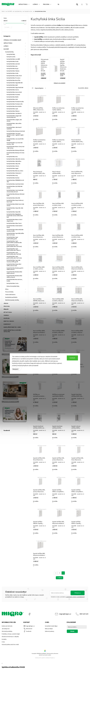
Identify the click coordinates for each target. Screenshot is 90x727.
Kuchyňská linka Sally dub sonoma (16, 159)
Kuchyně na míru (11, 57)
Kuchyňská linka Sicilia (12, 73)
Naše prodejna (49, 629)
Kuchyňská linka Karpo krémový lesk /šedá (15, 201)
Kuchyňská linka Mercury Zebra (15, 171)
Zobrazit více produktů (59, 83)
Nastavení (15, 369)
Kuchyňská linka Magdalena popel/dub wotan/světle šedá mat (15, 215)
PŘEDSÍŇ (6, 309)
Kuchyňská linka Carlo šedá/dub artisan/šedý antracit (15, 191)
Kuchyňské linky (9, 52)
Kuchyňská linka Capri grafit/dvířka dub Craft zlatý (14, 257)
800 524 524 (84, 614)
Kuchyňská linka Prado (12, 61)
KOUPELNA (6, 318)
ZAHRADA (6, 315)
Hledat (72, 631)
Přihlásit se (78, 593)
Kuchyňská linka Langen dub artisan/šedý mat (14, 116)
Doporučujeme (39, 88)
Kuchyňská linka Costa (12, 283)
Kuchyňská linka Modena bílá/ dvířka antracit (14, 272)
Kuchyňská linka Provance (13, 78)
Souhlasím (72, 358)
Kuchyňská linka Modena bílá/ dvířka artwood (14, 276)
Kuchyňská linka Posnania (13, 94)
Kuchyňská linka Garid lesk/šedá (15, 184)
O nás (3, 642)
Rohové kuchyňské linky (13, 286)
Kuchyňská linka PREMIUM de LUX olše (15, 181)
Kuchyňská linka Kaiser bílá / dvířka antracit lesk (14, 265)
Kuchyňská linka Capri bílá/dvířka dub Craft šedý (15, 234)
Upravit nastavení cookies (45, 655)
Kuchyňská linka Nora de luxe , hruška (15, 280)
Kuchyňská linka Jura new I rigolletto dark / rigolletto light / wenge (15, 135)
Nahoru (60, 578)
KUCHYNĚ (6, 49)
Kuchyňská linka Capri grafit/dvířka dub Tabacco (14, 249)
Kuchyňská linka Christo (13, 166)
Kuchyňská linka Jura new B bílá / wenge (15, 139)
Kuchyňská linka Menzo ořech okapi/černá (14, 220)
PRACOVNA (7, 306)
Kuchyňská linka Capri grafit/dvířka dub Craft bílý (14, 253)
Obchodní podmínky (7, 631)
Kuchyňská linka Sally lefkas (14, 161)
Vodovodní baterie (10, 294)
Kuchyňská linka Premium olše (14, 104)
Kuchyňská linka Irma (12, 157)
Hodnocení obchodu (7, 626)
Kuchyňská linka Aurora (13, 90)
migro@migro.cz (65, 614)
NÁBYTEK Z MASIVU (9, 321)
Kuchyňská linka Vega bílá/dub (15, 83)
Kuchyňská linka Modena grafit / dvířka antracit (15, 268)
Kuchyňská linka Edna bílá (13, 198)
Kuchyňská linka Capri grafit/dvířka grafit (12, 238)
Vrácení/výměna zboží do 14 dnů (10, 644)
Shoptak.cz (52, 658)
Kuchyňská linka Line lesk (13, 64)
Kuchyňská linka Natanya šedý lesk (16, 131)
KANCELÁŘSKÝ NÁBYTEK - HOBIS (12, 327)
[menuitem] (23, 4)
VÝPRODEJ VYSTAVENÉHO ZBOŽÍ (12, 40)
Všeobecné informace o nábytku (10, 637)
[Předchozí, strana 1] (59, 573)
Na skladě (8, 27)
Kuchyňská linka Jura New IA (14, 113)
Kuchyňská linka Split (12, 85)
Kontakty (4, 639)
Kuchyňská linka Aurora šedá (14, 92)
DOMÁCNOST (7, 324)
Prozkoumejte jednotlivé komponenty (57, 47)
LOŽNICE (6, 46)
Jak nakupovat (5, 629)
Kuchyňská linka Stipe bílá (13, 212)
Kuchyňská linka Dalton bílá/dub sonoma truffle (15, 230)
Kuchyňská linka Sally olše (13, 164)
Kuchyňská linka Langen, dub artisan (14, 120)
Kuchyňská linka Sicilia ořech (14, 76)
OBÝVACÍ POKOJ (8, 43)
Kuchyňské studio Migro (51, 626)
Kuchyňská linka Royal (12, 68)
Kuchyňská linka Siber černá (14, 223)
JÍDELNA (6, 303)
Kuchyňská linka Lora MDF (13, 59)
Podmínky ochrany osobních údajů (11, 634)
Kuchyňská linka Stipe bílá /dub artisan (15, 208)
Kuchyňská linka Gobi (12, 99)
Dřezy (7, 289)
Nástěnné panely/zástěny (12, 300)
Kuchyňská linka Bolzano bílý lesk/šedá (16, 194)
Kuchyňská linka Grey (12, 175)
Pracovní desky (9, 292)
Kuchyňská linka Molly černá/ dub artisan (15, 205)
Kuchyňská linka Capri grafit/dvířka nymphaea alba (14, 242)
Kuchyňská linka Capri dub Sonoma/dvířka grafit (13, 261)
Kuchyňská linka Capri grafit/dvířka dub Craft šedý (14, 245)
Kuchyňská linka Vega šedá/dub (15, 87)
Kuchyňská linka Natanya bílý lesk (15, 150)
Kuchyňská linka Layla (12, 109)
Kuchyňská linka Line (12, 66)
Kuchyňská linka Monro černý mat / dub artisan (15, 147)
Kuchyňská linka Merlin (12, 97)
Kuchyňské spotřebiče (11, 297)
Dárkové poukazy (49, 631)
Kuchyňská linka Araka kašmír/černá (14, 226)
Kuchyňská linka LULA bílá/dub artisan (14, 187)
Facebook (29, 614)
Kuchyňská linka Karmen (13, 178)
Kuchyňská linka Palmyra (13, 111)
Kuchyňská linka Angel (12, 168)
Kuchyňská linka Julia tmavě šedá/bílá (14, 128)
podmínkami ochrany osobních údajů (75, 597)
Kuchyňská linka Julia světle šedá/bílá (14, 124)
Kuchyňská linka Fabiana (13, 71)
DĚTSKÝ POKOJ (8, 312)
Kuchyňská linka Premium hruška (15, 102)
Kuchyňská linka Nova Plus (13, 80)
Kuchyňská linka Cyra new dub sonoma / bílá (14, 143)
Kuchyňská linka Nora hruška (14, 106)
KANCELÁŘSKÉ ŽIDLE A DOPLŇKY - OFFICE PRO (13, 331)
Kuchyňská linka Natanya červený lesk (15, 153)
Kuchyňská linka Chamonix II (14, 173)
